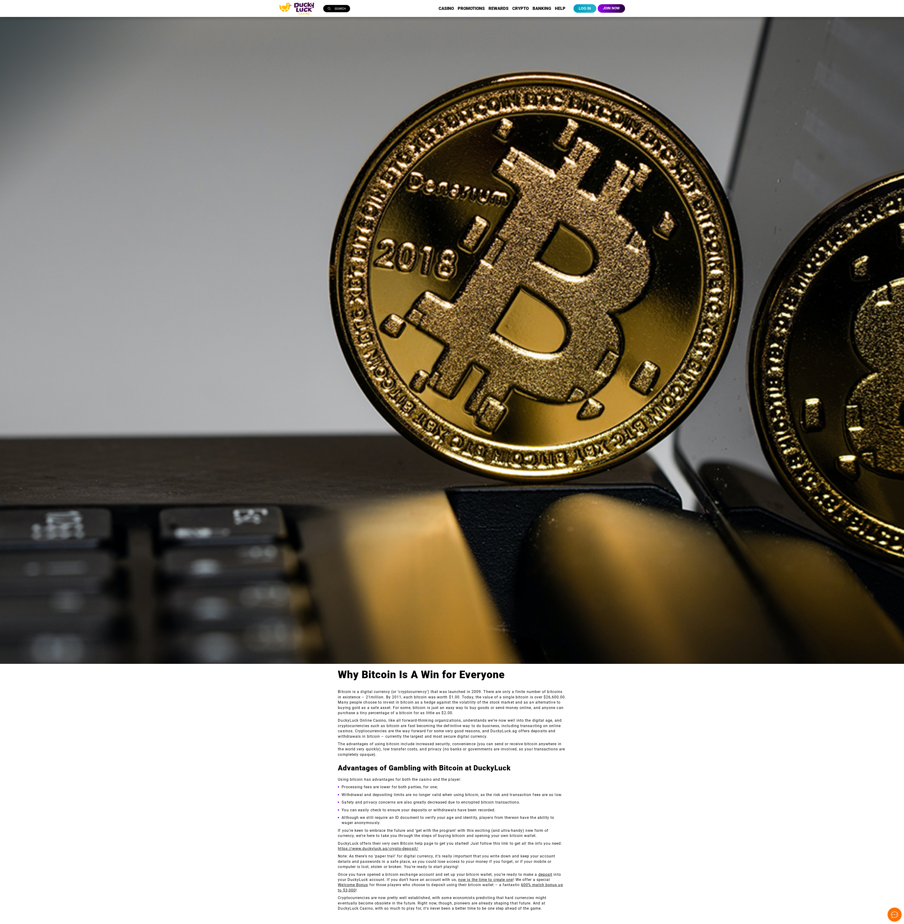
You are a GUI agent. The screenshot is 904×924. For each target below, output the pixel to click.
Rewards (498, 8)
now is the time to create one (485, 879)
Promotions (471, 8)
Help (560, 8)
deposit (545, 874)
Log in (585, 8)
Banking (542, 8)
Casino (446, 8)
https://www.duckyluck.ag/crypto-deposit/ (378, 848)
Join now (611, 8)
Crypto (520, 8)
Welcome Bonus (353, 885)
